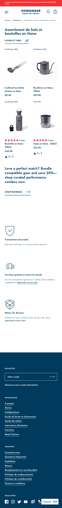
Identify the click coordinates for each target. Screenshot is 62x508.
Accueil (7, 20)
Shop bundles (13, 191)
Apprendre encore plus (27, 282)
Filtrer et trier (13, 40)
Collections (17, 20)
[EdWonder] (31, 12)
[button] (12, 140)
